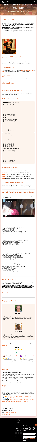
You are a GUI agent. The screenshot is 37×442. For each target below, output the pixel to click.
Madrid (22, 70)
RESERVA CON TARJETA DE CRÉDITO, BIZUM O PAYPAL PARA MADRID (22, 399)
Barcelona (26, 70)
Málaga (33, 70)
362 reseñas (20, 350)
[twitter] (18, 433)
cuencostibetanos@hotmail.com (10, 412)
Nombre (24, 432)
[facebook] (16, 433)
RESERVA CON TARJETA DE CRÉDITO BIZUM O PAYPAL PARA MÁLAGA (14, 403)
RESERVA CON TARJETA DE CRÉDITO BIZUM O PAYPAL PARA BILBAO (14, 405)
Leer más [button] (4, 364)
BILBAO (3, 178)
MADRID (3, 170)
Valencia (29, 70)
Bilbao (3, 71)
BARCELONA (4, 172)
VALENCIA (4, 174)
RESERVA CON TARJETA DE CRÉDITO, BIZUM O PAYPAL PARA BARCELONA (15, 401)
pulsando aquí (4, 345)
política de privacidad (31, 438)
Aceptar (29, 438)
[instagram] (21, 433)
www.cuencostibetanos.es (6, 414)
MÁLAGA (3, 176)
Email (24, 435)
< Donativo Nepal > (18, 436)
